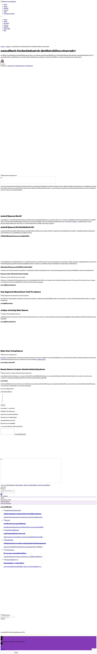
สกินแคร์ (8, 46)
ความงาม (6, 10)
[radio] (50, 395)
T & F (3, 64)
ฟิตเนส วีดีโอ (7, 29)
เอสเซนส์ (39, 485)
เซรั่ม (74, 222)
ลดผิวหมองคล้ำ (41, 359)
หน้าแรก (3, 46)
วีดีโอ (5, 30)
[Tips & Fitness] (8, 1)
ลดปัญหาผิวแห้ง (19, 485)
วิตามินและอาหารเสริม (9, 14)
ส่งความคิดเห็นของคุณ (20, 434)
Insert (16, 652)
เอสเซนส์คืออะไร (46, 485)
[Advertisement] (48, 202)
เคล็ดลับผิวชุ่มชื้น (32, 485)
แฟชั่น (5, 12)
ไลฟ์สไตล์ (6, 8)
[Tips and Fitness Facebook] (12, 43)
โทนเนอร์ (3, 358)
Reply (2, 649)
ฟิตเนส (5, 4)
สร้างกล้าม (6, 23)
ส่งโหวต (3, 405)
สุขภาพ (5, 6)
